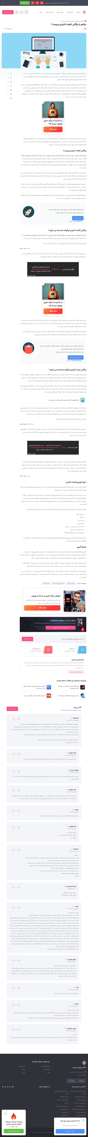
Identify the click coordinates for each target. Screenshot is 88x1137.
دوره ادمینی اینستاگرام (80, 1103)
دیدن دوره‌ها (24, 3)
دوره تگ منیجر (64, 1115)
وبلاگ (48, 1072)
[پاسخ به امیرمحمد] (72, 718)
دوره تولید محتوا (81, 1100)
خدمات (23, 1069)
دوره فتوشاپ (64, 1112)
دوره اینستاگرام (64, 1097)
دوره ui (66, 1103)
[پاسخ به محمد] (74, 907)
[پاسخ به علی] (75, 987)
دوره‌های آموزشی (45, 1066)
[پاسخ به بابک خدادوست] (65, 887)
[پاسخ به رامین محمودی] (66, 1029)
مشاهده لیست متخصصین (60, 628)
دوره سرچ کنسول (81, 1112)
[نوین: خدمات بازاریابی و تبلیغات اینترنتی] (84, 12)
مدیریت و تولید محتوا (75, 358)
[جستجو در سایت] (21, 12)
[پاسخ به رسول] (74, 810)
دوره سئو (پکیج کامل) (80, 1097)
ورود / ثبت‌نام (8, 12)
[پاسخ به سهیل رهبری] (67, 960)
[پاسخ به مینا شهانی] (68, 827)
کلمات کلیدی (46, 583)
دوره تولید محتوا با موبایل (79, 1109)
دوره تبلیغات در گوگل (62, 1100)
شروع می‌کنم (77, 218)
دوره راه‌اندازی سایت (80, 1115)
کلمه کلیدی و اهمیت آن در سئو (47, 74)
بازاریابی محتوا (79, 21)
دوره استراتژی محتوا (81, 1106)
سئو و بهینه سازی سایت (68, 21)
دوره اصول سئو (64, 1109)
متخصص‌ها (70, 12)
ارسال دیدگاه (27, 639)
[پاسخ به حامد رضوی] (68, 753)
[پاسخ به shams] (74, 1004)
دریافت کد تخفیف (70, 1131)
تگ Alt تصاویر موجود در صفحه (74, 527)
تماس (23, 1072)
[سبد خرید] (16, 12)
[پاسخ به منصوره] (73, 849)
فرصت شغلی (60, 12)
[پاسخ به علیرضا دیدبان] (69, 770)
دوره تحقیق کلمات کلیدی (61, 1106)
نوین (40, 12)
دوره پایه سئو (48, 162)
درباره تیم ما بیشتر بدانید (76, 672)
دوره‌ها (79, 12)
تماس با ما (71, 1081)
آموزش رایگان (49, 12)
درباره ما (81, 1081)
